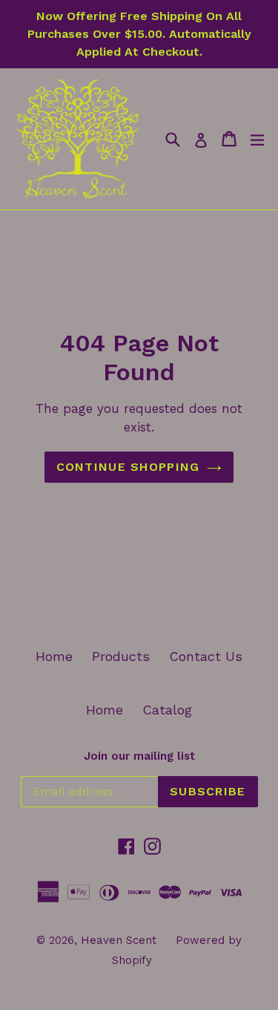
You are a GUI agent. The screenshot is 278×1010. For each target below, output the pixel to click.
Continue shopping (128, 467)
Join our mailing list (139, 756)
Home (54, 656)
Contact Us (205, 656)
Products (121, 656)
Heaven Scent (118, 940)
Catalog (167, 709)
